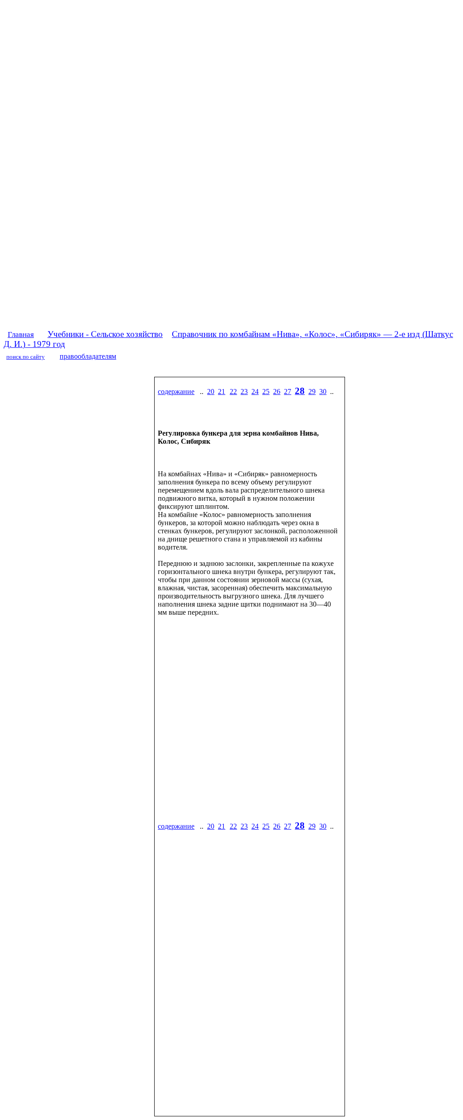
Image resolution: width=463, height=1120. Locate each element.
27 (287, 391)
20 (210, 391)
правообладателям (88, 356)
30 (322, 391)
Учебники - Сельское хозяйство (105, 334)
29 (312, 391)
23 (244, 391)
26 (276, 391)
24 (255, 391)
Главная (21, 334)
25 (265, 391)
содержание (176, 391)
